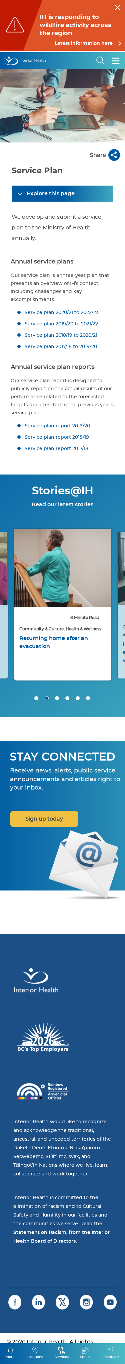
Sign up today (44, 819)
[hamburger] (116, 61)
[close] (117, 6)
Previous (13, 573)
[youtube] (110, 1302)
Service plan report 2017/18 (56, 448)
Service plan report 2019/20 (57, 426)
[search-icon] (100, 61)
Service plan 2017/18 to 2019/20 (61, 346)
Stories (85, 1357)
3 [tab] (57, 698)
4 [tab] (67, 698)
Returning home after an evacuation (53, 642)
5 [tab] (78, 698)
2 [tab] (47, 698)
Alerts (10, 1357)
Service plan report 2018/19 (57, 437)
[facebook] (14, 1302)
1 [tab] (36, 698)
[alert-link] (62, 25)
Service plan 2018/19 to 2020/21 (61, 335)
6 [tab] (88, 698)
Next (111, 573)
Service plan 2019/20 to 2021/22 (61, 324)
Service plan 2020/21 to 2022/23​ (62, 312)
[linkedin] (38, 1302)
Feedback (111, 1357)
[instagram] (86, 1302)
